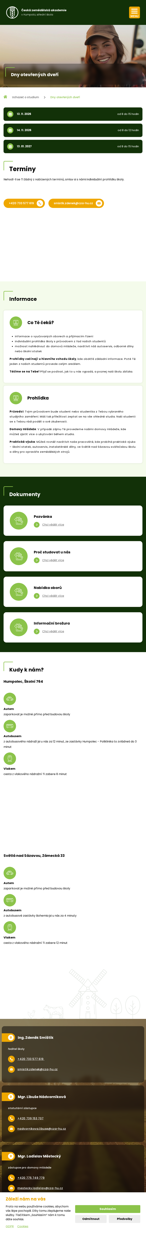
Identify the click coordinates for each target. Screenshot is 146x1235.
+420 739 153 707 (30, 1118)
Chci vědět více (53, 525)
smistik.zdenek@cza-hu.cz (73, 203)
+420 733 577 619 (21, 203)
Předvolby (124, 1219)
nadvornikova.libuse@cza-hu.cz (41, 1129)
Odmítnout (91, 1219)
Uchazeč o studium (25, 97)
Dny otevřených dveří (65, 97)
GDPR (10, 1226)
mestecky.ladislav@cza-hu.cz (40, 1188)
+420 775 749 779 (31, 1178)
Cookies (22, 1226)
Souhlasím (108, 1209)
